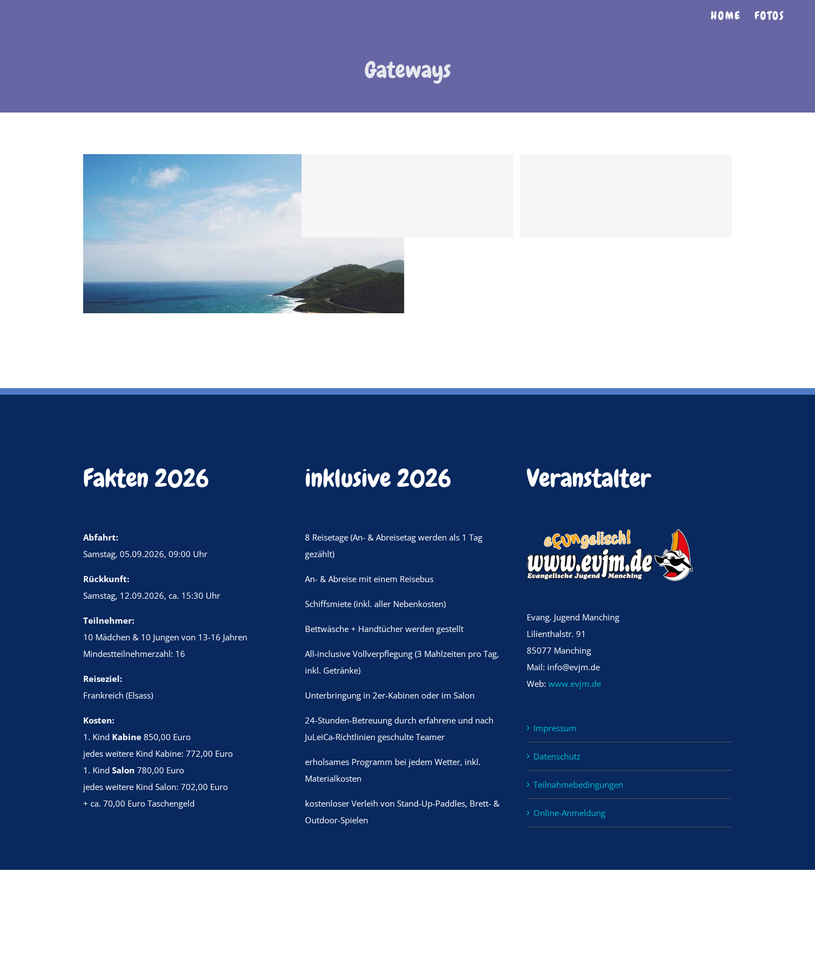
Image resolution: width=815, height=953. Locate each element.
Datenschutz (556, 756)
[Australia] (243, 162)
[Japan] (462, 195)
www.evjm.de (574, 683)
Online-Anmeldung (569, 812)
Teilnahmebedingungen (578, 784)
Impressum (555, 727)
